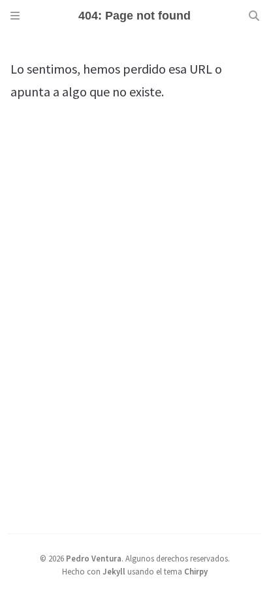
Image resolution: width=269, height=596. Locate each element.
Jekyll (114, 571)
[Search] (254, 15)
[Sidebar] (15, 15)
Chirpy (196, 571)
